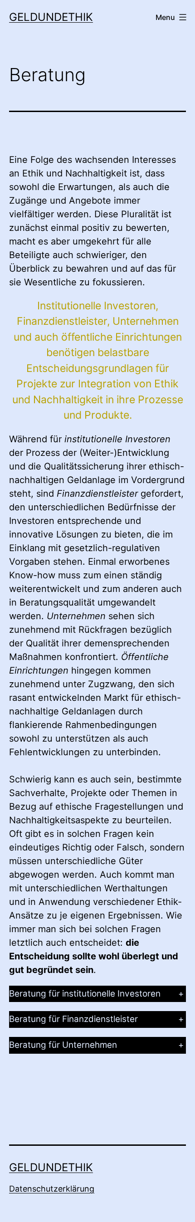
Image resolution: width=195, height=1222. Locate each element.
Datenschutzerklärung (51, 1188)
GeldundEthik (51, 17)
